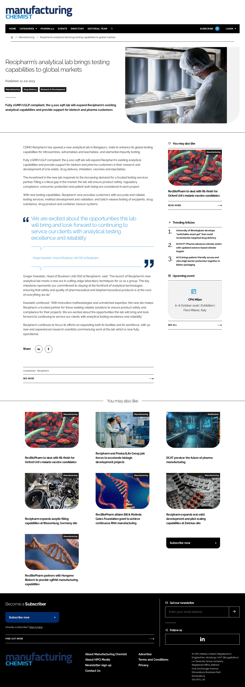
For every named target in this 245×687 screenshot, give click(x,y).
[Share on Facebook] (48, 349)
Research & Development (53, 89)
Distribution (213, 414)
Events (62, 28)
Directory (77, 28)
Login (229, 28)
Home (12, 28)
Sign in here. (36, 627)
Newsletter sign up (98, 665)
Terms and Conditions (153, 659)
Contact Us (92, 670)
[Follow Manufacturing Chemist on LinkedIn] (202, 640)
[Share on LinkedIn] (39, 349)
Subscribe (206, 28)
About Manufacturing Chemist (106, 654)
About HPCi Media (97, 659)
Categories (27, 28)
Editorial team (97, 28)
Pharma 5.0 (47, 28)
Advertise (145, 654)
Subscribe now (180, 543)
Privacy (143, 665)
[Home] (12, 37)
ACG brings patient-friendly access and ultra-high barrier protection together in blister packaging (198, 261)
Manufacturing (13, 89)
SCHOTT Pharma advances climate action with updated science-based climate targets (199, 247)
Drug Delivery (30, 89)
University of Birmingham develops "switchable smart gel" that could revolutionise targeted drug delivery (196, 234)
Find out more (14, 638)
